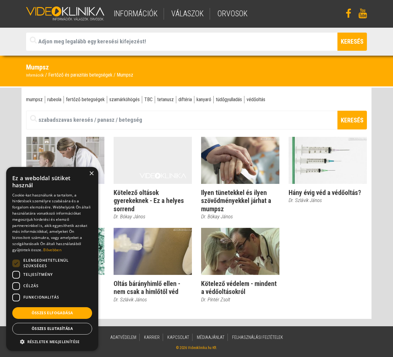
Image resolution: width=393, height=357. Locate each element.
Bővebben (52, 249)
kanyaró (203, 99)
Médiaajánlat (210, 337)
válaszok (187, 13)
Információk (35, 75)
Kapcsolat (178, 337)
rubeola (54, 99)
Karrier (152, 337)
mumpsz (34, 99)
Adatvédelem (123, 337)
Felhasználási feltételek (257, 337)
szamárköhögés (124, 99)
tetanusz (165, 99)
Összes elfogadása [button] (52, 312)
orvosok (232, 13)
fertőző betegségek (85, 99)
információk (136, 13)
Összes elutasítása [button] (52, 328)
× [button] (91, 173)
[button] (52, 342)
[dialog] (52, 259)
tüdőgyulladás (229, 99)
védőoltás (256, 99)
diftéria (185, 99)
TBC (148, 99)
